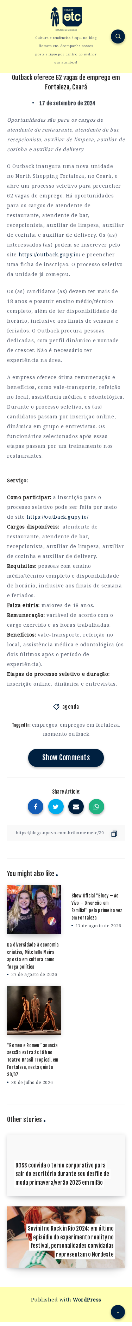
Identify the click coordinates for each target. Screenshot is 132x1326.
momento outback (66, 734)
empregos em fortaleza (89, 724)
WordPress (87, 1299)
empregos (44, 724)
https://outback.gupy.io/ (50, 254)
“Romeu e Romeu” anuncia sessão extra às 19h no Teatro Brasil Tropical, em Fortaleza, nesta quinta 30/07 (32, 1060)
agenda (70, 707)
